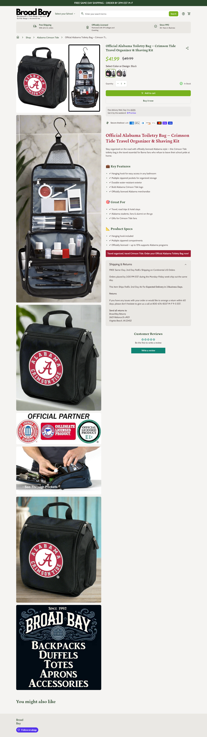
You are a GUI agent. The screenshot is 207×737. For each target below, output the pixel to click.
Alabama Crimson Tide (48, 37)
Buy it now (148, 100)
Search (173, 14)
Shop (28, 37)
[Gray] (121, 73)
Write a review (148, 350)
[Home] (34, 13)
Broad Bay (19, 721)
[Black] (110, 73)
